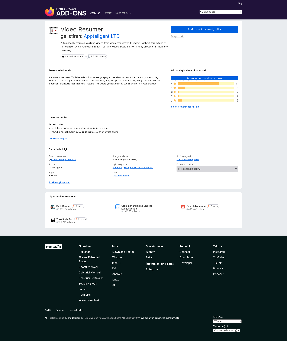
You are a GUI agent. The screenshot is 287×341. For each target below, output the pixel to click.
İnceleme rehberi (89, 300)
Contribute (186, 257)
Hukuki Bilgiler (76, 310)
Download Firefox (123, 251)
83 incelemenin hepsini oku (185, 106)
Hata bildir (85, 294)
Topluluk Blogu (88, 283)
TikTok (217, 262)
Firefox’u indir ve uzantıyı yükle (205, 29)
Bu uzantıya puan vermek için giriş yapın (205, 78)
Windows (118, 257)
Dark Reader (63, 206)
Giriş (240, 3)
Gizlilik (48, 310)
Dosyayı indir (177, 36)
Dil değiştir (218, 317)
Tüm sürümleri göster (188, 159)
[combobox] (221, 12)
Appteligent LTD (102, 36)
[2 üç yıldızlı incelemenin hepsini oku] (206, 92)
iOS (114, 268)
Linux (115, 279)
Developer (186, 262)
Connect (185, 251)
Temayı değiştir (220, 326)
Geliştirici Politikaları (91, 278)
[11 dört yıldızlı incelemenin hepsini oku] (206, 88)
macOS (116, 262)
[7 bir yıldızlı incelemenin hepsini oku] (206, 100)
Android (117, 274)
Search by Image (196, 206)
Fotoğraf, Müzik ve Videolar (138, 167)
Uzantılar (95, 12)
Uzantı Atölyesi (88, 267)
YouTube (218, 257)
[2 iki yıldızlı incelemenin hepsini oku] (206, 96)
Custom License (121, 175)
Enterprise (152, 269)
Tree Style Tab (64, 219)
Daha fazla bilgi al (58, 138)
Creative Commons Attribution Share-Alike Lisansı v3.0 (112, 318)
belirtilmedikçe (57, 318)
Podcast (218, 274)
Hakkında (84, 251)
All (113, 285)
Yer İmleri (117, 167)
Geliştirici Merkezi (90, 272)
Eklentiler (85, 246)
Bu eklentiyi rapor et (59, 182)
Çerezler (60, 310)
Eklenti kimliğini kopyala (63, 159)
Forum (82, 289)
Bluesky (218, 268)
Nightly (150, 251)
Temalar (107, 12)
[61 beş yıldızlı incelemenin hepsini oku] (206, 83)
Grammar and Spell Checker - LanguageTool (138, 207)
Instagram (219, 251)
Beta (149, 257)
